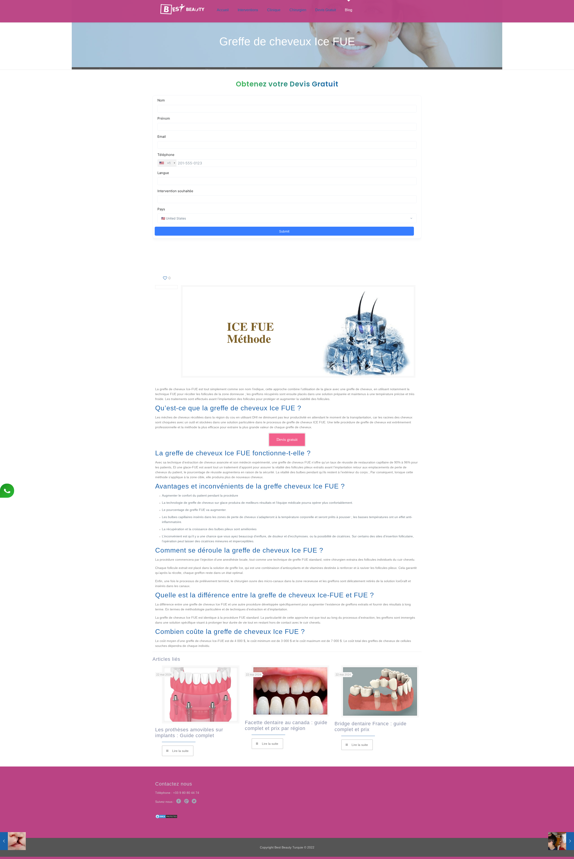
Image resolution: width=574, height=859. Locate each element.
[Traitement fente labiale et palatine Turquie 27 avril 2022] (13, 841)
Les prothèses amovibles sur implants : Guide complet (189, 732)
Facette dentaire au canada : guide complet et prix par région (286, 725)
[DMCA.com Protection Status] (166, 817)
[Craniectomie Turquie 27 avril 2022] (561, 841)
